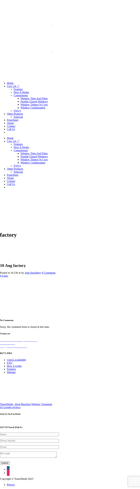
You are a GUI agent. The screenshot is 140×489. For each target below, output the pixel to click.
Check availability (16, 359)
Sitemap (11, 372)
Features (11, 369)
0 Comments (48, 272)
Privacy (11, 484)
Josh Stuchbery (33, 272)
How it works (14, 366)
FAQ (9, 362)
